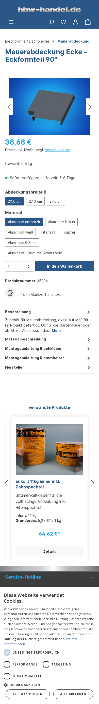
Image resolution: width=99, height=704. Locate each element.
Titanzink (48, 232)
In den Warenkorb (64, 266)
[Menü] (11, 22)
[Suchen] (51, 22)
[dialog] (49, 645)
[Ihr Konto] (76, 22)
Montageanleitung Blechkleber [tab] (33, 348)
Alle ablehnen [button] (73, 694)
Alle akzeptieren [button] (27, 694)
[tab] (48, 320)
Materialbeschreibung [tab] (25, 339)
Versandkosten (57, 150)
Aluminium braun (61, 222)
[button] (49, 684)
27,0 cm (35, 201)
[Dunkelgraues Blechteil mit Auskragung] (49, 106)
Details (49, 551)
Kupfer (69, 232)
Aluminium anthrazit (24, 222)
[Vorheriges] (9, 106)
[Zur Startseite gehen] (49, 9)
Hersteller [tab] (14, 367)
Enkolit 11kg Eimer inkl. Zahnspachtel (37, 484)
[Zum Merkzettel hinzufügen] (10, 293)
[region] (49, 106)
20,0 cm (14, 201)
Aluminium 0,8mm (22, 242)
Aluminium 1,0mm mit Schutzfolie (35, 253)
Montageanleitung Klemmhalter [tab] (34, 358)
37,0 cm (56, 201)
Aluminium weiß (20, 232)
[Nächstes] (90, 106)
